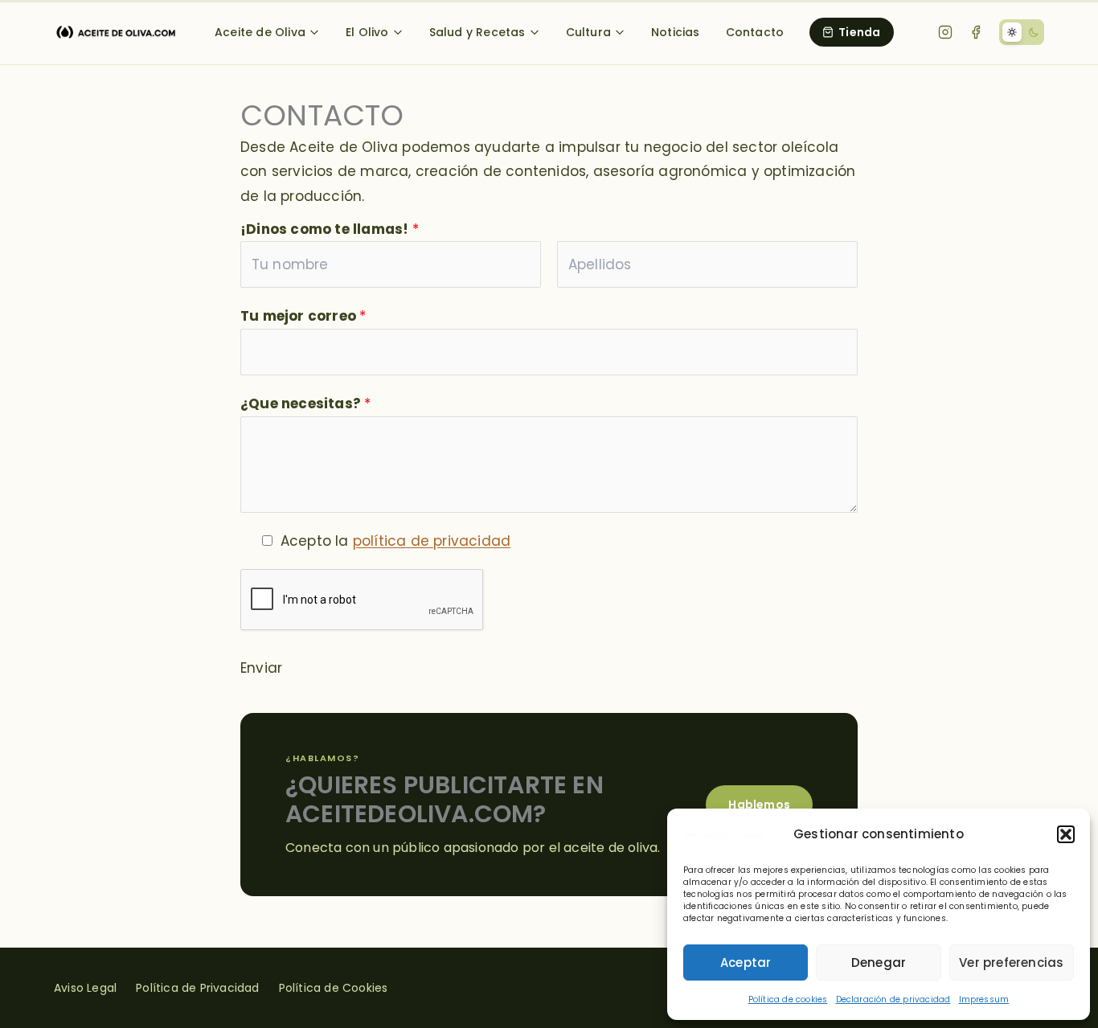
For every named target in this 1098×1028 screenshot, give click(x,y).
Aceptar (745, 962)
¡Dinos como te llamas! (329, 229)
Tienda (859, 32)
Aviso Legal (85, 988)
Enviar (261, 668)
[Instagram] (945, 32)
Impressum (984, 999)
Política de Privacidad (197, 988)
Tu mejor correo (303, 316)
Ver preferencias (1011, 962)
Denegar (878, 962)
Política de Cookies (333, 988)
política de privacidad (431, 541)
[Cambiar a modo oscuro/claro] (1021, 32)
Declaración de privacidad (893, 999)
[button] (1066, 834)
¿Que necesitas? (305, 403)
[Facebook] (975, 32)
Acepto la (395, 541)
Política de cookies (788, 999)
